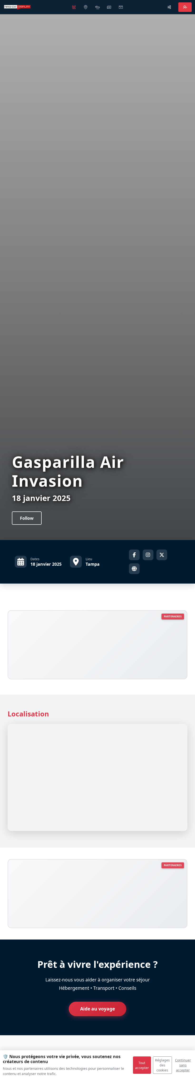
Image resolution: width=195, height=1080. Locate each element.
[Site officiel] (134, 568)
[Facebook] (134, 555)
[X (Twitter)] (161, 555)
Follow (27, 518)
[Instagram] (148, 555)
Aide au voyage (97, 1008)
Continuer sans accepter (183, 1065)
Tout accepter (142, 1065)
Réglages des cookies (162, 1065)
